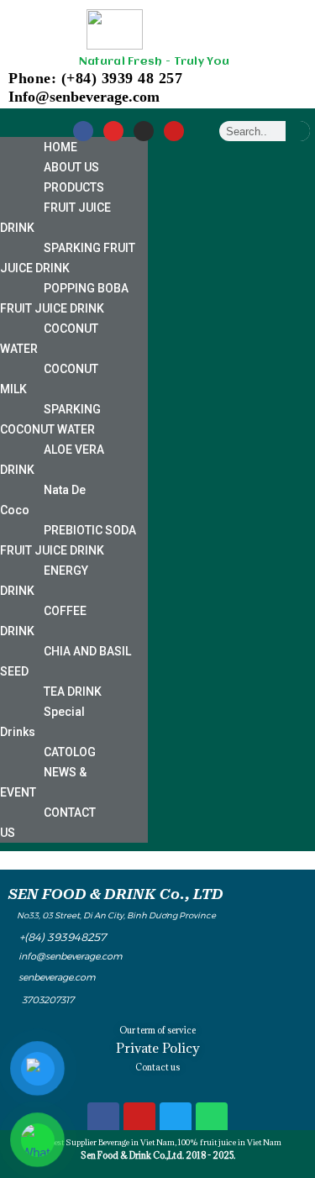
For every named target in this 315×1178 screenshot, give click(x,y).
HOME (60, 147)
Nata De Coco (43, 500)
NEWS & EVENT (43, 782)
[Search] (298, 131)
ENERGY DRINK (44, 580)
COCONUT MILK (49, 379)
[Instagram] (113, 131)
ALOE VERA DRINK (52, 459)
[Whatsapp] (212, 1118)
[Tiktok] (144, 131)
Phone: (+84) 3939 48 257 (95, 78)
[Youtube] (174, 131)
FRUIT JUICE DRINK (55, 217)
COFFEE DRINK (43, 621)
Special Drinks (42, 722)
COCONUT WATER (49, 338)
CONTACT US (48, 822)
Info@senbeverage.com (84, 96)
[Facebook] (83, 131)
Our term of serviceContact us (158, 1048)
